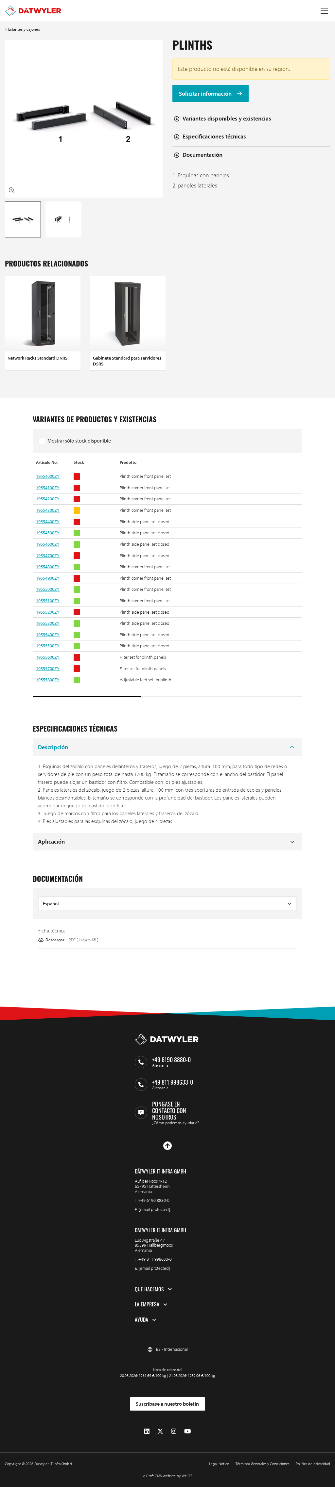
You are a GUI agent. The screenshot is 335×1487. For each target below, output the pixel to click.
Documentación (202, 154)
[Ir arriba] (167, 1146)
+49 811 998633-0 (155, 1259)
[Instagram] (173, 1431)
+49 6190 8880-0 (153, 1200)
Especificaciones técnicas (214, 136)
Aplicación (51, 841)
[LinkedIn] (147, 1431)
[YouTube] (187, 1431)
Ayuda (141, 1320)
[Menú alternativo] (324, 11)
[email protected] (154, 1209)
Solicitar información (206, 93)
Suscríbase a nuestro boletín (167, 1403)
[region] (167, 578)
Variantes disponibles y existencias (227, 118)
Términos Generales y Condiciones (262, 1463)
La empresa (147, 1304)
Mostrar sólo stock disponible (79, 440)
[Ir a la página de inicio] (33, 11)
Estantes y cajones (24, 29)
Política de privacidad (313, 1463)
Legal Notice (219, 1463)
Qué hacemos (149, 1289)
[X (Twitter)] (160, 1431)
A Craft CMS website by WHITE (167, 1475)
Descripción (53, 747)
